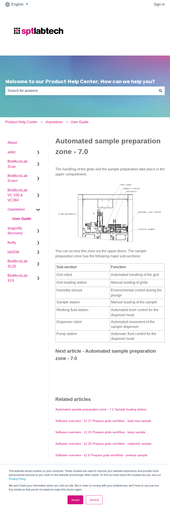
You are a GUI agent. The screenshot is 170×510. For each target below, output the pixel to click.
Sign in (159, 4)
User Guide (80, 122)
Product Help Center (21, 122)
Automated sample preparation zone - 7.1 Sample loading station (101, 409)
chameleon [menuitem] (16, 209)
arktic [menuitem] (12, 152)
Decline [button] (94, 500)
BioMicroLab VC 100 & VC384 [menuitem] (17, 195)
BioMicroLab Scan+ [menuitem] (17, 178)
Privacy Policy (17, 479)
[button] (38, 152)
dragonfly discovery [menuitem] (15, 230)
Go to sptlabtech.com (143, 32)
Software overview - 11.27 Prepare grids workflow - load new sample (103, 421)
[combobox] (80, 91)
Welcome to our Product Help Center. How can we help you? (80, 81)
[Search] (160, 91)
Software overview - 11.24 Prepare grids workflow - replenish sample (103, 443)
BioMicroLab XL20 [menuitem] (17, 263)
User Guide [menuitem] (21, 219)
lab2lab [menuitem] (13, 252)
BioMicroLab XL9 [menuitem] (17, 278)
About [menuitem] (12, 142)
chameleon (54, 122)
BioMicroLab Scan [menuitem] (17, 164)
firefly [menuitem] (12, 242)
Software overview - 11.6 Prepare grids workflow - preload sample (101, 455)
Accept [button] (75, 500)
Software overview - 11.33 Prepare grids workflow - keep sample (100, 432)
